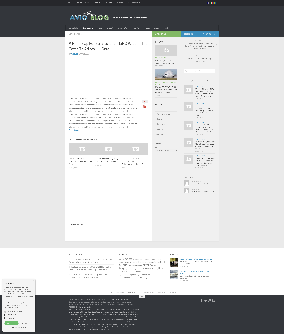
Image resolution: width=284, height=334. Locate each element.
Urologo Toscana (123, 312)
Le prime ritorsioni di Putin (200, 184)
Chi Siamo (78, 3)
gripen (120, 275)
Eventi (165, 28)
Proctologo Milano (132, 317)
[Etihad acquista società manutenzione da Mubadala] (174, 274)
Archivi (157, 147)
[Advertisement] (109, 72)
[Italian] (211, 3)
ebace (139, 269)
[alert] (19, 305)
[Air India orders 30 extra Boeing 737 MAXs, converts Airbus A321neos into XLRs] (135, 149)
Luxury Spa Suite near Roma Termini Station (122, 327)
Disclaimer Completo (83, 307)
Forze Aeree (137, 28)
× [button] (33, 281)
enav (154, 269)
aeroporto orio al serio (131, 262)
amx (152, 265)
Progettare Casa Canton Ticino (85, 314)
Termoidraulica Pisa (98, 309)
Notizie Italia (73, 28)
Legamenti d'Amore (76, 319)
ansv (155, 265)
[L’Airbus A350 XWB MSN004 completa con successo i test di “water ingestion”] (166, 74)
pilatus (158, 275)
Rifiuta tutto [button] (26, 323)
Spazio (209, 259)
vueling (143, 277)
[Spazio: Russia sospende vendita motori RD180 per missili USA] (174, 262)
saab (131, 278)
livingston (132, 275)
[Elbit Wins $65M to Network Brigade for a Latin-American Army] (82, 149)
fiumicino (144, 272)
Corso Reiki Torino (111, 309)
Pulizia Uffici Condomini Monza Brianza (106, 324)
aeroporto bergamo (150, 259)
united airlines (136, 278)
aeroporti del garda (140, 259)
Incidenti (147, 28)
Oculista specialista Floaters (115, 317)
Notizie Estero (88, 28)
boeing (123, 268)
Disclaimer (119, 3)
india (124, 275)
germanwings (159, 272)
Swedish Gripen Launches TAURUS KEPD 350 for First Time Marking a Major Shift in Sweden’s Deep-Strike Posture (205, 110)
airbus (123, 265)
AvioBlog (74, 54)
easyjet (135, 269)
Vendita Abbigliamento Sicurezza (80, 309)
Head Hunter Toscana (90, 319)
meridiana (146, 275)
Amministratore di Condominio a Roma (82, 329)
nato (152, 275)
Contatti (97, 3)
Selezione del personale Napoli (128, 309)
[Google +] (210, 34)
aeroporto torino (145, 262)
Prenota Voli (136, 3)
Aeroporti (110, 28)
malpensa (139, 275)
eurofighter (122, 272)
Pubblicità (108, 3)
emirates (145, 269)
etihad (160, 268)
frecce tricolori (151, 272)
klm (126, 275)
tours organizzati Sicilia (103, 329)
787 (126, 259)
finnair (138, 272)
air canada (131, 265)
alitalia (147, 265)
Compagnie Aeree (122, 28)
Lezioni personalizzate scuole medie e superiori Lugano (108, 322)
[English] (208, 3)
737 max (121, 259)
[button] (5, 311)
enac (151, 268)
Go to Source (74, 130)
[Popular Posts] (207, 81)
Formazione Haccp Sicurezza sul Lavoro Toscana (114, 319)
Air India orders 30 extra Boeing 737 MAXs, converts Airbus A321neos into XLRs (133, 161)
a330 (130, 259)
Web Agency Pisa (111, 312)
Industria (157, 28)
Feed (127, 3)
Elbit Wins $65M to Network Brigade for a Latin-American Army (80, 161)
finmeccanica (132, 272)
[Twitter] (206, 34)
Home (69, 3)
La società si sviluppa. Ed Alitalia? (202, 192)
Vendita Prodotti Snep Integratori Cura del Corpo (90, 327)
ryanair (127, 277)
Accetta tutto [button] (11, 323)
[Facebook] (203, 34)
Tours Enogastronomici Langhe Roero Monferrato (113, 314)
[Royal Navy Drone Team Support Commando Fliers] (166, 50)
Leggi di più (15, 307)
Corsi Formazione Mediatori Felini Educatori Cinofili (86, 312)
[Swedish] (214, 3)
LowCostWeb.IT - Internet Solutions (114, 299)
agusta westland (157, 262)
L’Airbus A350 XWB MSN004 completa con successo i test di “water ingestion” (166, 89)
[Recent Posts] (192, 81)
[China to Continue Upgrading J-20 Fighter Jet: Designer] (108, 149)
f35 (127, 272)
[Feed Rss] (214, 34)
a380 (133, 259)
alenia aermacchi (138, 265)
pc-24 (154, 275)
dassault (130, 269)
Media (87, 3)
